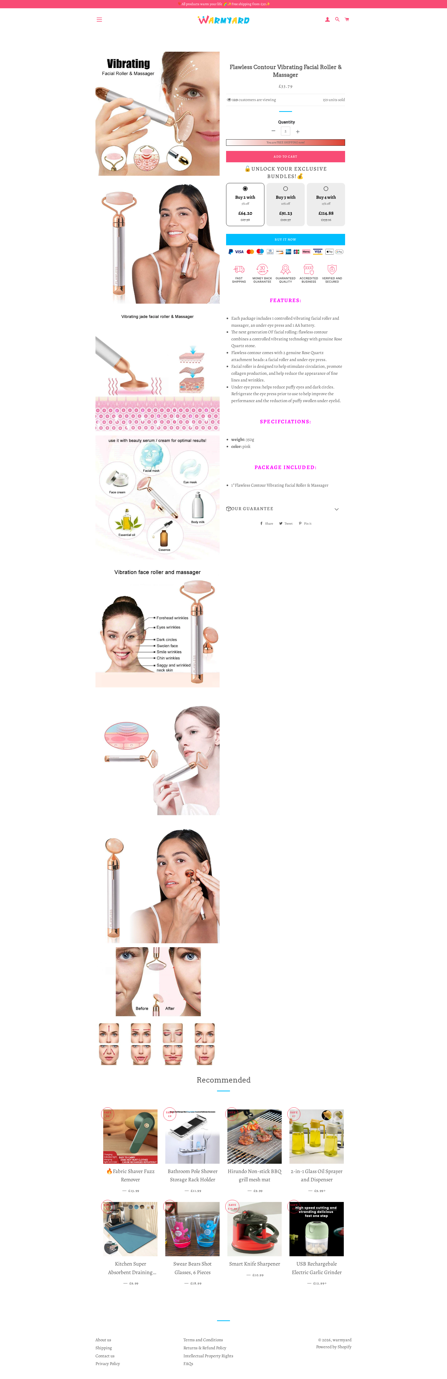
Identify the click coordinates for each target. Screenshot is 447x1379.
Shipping (103, 1348)
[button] (285, 508)
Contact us (105, 1356)
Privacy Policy (107, 1364)
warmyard (342, 1340)
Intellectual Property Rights (208, 1356)
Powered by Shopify (334, 1347)
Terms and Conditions (203, 1340)
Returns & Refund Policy (204, 1348)
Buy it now (285, 239)
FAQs (188, 1364)
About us (103, 1340)
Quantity (286, 122)
